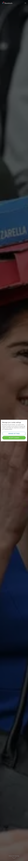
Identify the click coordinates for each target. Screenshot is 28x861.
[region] (14, 430)
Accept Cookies (14, 438)
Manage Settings (14, 433)
